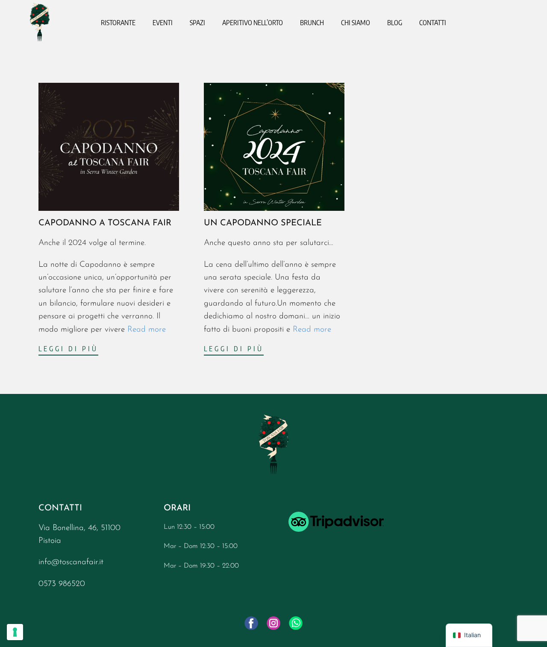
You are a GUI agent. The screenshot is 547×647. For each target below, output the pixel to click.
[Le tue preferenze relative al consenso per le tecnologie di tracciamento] (15, 632)
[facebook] (251, 623)
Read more (146, 330)
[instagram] (273, 623)
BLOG (394, 22)
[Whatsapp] (296, 623)
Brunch (312, 22)
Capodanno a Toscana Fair (104, 223)
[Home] (40, 22)
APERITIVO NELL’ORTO (252, 22)
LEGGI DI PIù (68, 348)
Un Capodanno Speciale (264, 223)
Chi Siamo (355, 22)
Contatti (432, 22)
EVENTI (163, 22)
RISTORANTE (118, 22)
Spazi (197, 22)
